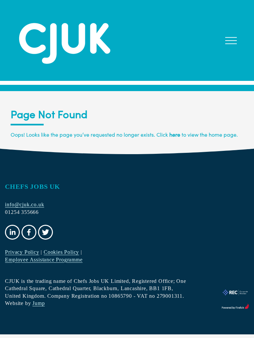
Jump (38, 303)
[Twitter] (45, 232)
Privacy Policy (22, 252)
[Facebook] (28, 232)
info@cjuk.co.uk (24, 204)
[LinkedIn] (12, 232)
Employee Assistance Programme (43, 259)
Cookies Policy (61, 252)
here (174, 134)
